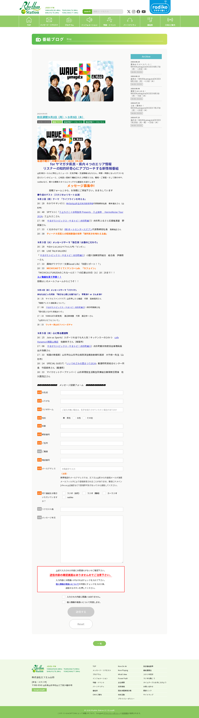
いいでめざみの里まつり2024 (81, 363)
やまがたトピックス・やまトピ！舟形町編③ (65, 307)
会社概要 (121, 682)
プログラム (97, 674)
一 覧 (99, 643)
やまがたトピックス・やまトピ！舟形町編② (62, 255)
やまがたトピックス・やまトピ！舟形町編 (68, 220)
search (87, 11)
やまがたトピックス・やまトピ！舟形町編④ (69, 346)
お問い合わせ (148, 686)
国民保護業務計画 (124, 690)
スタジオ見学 (148, 674)
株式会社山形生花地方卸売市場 (79, 203)
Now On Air (122, 666)
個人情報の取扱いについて (67, 584)
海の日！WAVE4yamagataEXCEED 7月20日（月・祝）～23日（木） (146, 121)
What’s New (122, 674)
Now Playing (123, 670)
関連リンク (147, 690)
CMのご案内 (97, 695)
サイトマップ (148, 695)
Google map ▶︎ (39, 690)
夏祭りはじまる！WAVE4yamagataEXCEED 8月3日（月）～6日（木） (145, 93)
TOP (94, 666)
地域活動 (121, 695)
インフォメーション (100, 678)
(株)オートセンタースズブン (78, 229)
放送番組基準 (148, 666)
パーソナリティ (98, 686)
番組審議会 (147, 670)
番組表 (95, 690)
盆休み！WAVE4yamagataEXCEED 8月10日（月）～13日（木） (146, 80)
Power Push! (123, 678)
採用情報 (121, 686)
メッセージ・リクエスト (102, 670)
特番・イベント (98, 682)
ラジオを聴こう (149, 678)
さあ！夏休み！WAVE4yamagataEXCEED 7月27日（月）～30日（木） (146, 107)
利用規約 (125, 713)
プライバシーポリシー (126, 699)
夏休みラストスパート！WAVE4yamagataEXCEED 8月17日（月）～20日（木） (146, 66)
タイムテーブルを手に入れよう (155, 682)
